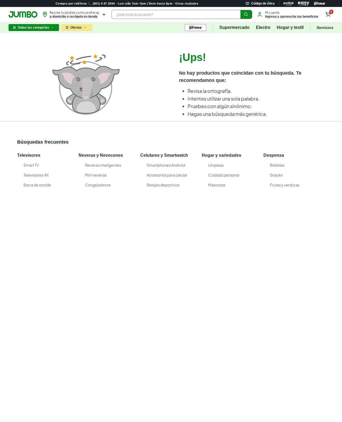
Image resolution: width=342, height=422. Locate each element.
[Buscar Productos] (246, 14)
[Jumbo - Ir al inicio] (23, 14)
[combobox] (181, 14)
